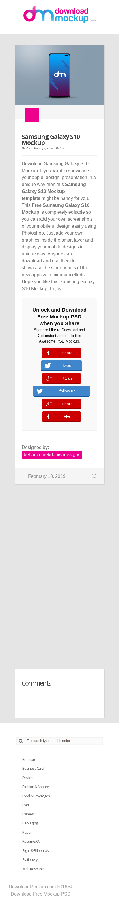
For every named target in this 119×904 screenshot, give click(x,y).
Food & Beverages (36, 795)
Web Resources (34, 868)
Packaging (30, 823)
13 (94, 476)
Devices (27, 148)
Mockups (39, 148)
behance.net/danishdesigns (52, 454)
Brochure (29, 759)
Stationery (30, 859)
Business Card (33, 768)
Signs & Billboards (35, 850)
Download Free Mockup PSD (41, 894)
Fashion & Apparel (35, 786)
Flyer (25, 804)
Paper (26, 832)
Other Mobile (56, 148)
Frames (28, 814)
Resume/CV (31, 841)
